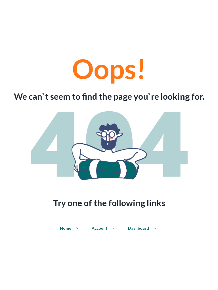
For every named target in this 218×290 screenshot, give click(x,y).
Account (103, 228)
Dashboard (142, 228)
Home (69, 228)
